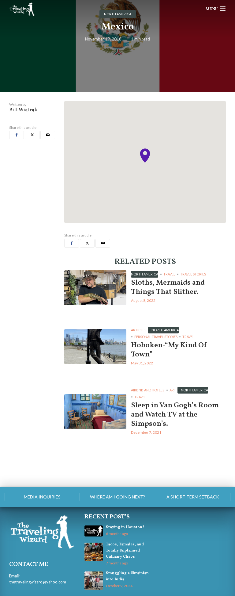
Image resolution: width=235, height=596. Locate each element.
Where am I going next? (117, 496)
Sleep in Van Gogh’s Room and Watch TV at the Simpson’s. (175, 415)
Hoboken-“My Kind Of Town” (169, 350)
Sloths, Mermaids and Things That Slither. (168, 287)
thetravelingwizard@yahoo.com (37, 581)
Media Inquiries (42, 496)
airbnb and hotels (147, 390)
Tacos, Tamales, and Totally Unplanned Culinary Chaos (125, 550)
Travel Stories (193, 274)
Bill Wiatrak (23, 110)
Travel (169, 274)
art (173, 390)
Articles (138, 330)
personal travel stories (155, 337)
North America (144, 274)
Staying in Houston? (125, 527)
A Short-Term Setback (192, 496)
